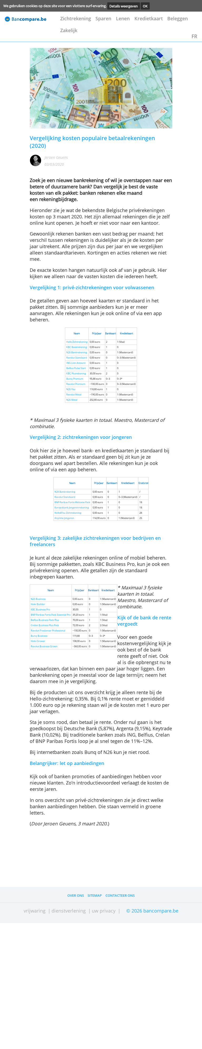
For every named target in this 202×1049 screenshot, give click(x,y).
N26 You (70, 389)
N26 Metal (71, 399)
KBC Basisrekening (76, 347)
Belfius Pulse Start (76, 368)
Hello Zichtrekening (77, 342)
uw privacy (103, 911)
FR (194, 36)
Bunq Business (39, 636)
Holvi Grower (38, 641)
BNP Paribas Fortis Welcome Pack (72, 502)
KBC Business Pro (40, 609)
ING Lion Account (75, 363)
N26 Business (38, 599)
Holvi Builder (38, 604)
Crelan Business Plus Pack (45, 625)
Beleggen (177, 18)
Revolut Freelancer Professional (48, 630)
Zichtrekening (75, 18)
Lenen (123, 18)
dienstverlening (69, 911)
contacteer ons (120, 895)
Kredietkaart (148, 18)
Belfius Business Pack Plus (45, 620)
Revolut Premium (75, 384)
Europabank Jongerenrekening (71, 507)
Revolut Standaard (76, 357)
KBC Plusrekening (76, 373)
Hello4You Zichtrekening (67, 512)
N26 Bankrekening (76, 352)
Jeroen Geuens (56, 157)
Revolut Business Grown (44, 646)
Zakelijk (68, 30)
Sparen (103, 18)
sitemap (95, 895)
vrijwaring (35, 911)
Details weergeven (123, 5)
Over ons (75, 895)
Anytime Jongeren (64, 518)
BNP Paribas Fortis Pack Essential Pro (50, 614)
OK (145, 5)
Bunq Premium (74, 378)
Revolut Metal (73, 394)
